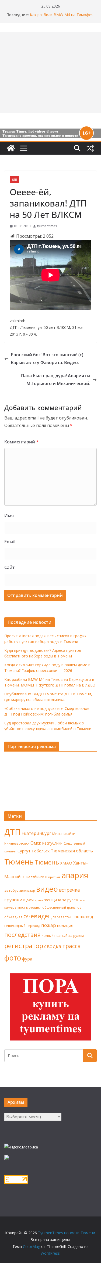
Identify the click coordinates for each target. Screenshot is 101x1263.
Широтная (53, 877)
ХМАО (66, 863)
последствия (22, 934)
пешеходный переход (22, 925)
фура (27, 959)
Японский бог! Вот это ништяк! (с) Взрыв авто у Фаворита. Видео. (47, 358)
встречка (69, 890)
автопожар (27, 890)
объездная (13, 917)
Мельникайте (63, 833)
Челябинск (35, 876)
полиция (65, 925)
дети (30, 900)
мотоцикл (33, 907)
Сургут (24, 850)
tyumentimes (47, 226)
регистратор (23, 945)
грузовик (14, 899)
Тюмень (19, 861)
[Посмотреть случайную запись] (90, 148)
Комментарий (21, 442)
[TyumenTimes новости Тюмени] (10, 148)
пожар (48, 925)
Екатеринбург (36, 833)
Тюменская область (72, 851)
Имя (9, 515)
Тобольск (41, 850)
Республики (52, 843)
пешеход (83, 917)
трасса (71, 946)
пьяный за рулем (69, 935)
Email (9, 542)
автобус (11, 890)
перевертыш (63, 917)
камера (10, 907)
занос (83, 900)
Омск (35, 843)
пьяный (47, 936)
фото (12, 958)
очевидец (37, 916)
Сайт (9, 567)
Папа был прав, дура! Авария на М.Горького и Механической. (55, 379)
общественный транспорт (62, 907)
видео (47, 889)
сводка (52, 946)
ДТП (14, 180)
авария (75, 875)
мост (21, 907)
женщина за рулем (61, 899)
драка (39, 900)
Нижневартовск (16, 843)
